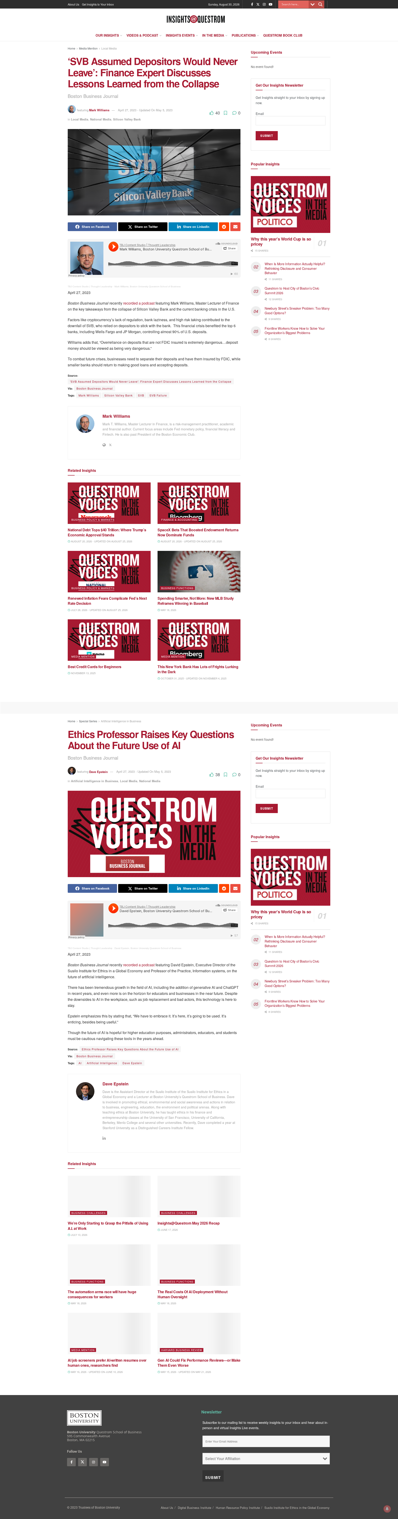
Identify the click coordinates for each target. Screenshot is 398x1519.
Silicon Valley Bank (127, 119)
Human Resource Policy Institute (238, 1507)
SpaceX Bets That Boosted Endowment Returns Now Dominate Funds (198, 532)
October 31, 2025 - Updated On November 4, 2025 (193, 678)
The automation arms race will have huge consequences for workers (102, 1294)
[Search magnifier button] (320, 4)
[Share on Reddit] (224, 226)
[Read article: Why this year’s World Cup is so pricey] (290, 204)
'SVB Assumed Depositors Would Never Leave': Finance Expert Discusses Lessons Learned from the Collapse (150, 381)
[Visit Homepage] (196, 19)
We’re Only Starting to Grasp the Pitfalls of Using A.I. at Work (108, 1225)
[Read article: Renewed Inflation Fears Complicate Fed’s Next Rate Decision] (109, 571)
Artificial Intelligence (102, 1063)
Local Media (109, 48)
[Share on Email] (235, 226)
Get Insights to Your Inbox (98, 4)
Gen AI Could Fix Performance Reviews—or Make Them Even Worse (199, 1362)
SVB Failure (158, 395)
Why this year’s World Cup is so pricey (281, 241)
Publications (244, 35)
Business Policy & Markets (92, 519)
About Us (73, 4)
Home (71, 48)
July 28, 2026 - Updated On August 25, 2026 (99, 610)
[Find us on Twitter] (258, 4)
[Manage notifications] (387, 1509)
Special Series (88, 721)
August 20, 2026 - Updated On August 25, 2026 (101, 541)
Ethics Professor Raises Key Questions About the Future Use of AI (130, 1049)
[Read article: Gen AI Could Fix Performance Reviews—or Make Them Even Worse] (199, 1333)
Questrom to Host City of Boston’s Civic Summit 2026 (292, 290)
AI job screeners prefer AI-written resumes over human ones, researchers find (107, 1362)
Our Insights (107, 35)
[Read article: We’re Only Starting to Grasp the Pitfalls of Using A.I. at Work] (109, 1196)
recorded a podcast (139, 303)
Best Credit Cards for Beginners (95, 666)
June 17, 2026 (169, 1229)
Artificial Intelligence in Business (121, 721)
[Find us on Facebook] (252, 4)
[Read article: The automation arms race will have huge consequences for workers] (109, 1265)
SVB (141, 395)
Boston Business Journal (94, 388)
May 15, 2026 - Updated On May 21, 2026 (185, 1372)
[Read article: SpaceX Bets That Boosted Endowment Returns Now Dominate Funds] (199, 503)
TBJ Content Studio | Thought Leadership (90, 286)
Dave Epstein (98, 771)
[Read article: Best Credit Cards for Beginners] (109, 640)
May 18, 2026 (168, 610)
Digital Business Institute (194, 1507)
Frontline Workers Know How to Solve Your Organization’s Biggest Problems (295, 330)
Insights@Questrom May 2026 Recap (189, 1223)
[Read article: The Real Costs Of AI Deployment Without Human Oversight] (199, 1265)
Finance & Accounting (179, 519)
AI (80, 1063)
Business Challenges (88, 1213)
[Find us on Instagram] (264, 4)
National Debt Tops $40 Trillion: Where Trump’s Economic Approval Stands (107, 532)
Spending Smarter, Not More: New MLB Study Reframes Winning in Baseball (196, 601)
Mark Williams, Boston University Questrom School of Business (147, 286)
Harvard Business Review (181, 1350)
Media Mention (88, 48)
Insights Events (180, 35)
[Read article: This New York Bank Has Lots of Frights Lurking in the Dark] (199, 640)
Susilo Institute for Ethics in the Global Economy (297, 1507)
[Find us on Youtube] (270, 4)
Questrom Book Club (282, 35)
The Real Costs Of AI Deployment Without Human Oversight (193, 1294)
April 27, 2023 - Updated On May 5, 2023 (145, 110)
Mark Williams (99, 110)
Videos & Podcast (142, 35)
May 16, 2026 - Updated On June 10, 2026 (96, 1372)
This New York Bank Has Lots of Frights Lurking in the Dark (198, 669)
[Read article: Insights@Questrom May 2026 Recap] (199, 1196)
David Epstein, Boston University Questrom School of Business (147, 948)
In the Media (213, 35)
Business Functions (177, 588)
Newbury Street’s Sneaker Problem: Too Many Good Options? (297, 310)
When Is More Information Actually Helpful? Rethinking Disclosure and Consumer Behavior (295, 268)
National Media (100, 119)
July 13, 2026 (78, 1235)
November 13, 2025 (83, 673)
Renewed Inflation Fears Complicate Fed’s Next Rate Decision (107, 601)
